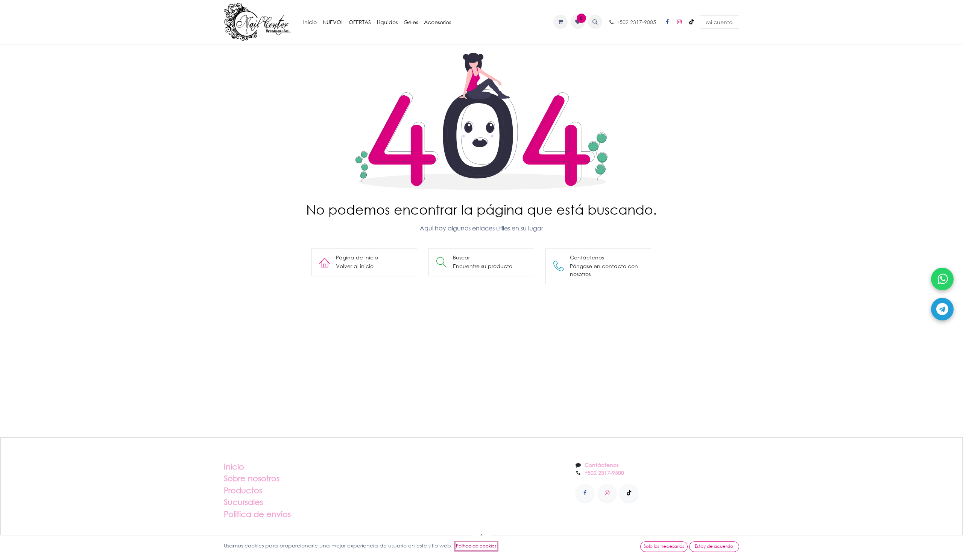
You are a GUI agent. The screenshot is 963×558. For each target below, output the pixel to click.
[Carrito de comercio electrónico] (560, 22)
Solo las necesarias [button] (664, 546)
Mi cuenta (719, 22)
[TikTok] (691, 22)
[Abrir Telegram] (942, 309)
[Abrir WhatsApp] (942, 279)
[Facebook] (667, 22)
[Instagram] (679, 22)
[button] (595, 22)
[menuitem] (310, 22)
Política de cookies (476, 546)
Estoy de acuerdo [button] (714, 546)
